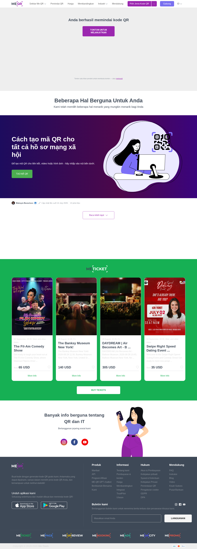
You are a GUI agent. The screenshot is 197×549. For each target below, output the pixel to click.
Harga (71, 4)
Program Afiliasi (99, 478)
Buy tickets (98, 390)
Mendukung (117, 4)
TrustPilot (121, 493)
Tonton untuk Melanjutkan (98, 31)
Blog (171, 478)
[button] (179, 3)
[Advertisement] (98, 56)
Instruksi (173, 474)
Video (172, 482)
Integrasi (121, 490)
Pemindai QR (57, 4)
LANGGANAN (178, 518)
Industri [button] (102, 4)
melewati (119, 79)
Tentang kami (123, 470)
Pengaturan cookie (150, 490)
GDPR (144, 493)
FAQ (171, 470)
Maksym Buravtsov (24, 203)
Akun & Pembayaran (150, 470)
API (93, 474)
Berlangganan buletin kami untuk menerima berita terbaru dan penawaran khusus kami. (133, 508)
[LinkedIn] (35, 203)
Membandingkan (86, 4)
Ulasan (120, 497)
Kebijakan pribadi (149, 474)
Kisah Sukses (175, 486)
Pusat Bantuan (176, 490)
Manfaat (95, 470)
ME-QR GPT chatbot (101, 482)
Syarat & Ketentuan (150, 478)
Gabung (167, 4)
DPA (143, 497)
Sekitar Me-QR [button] (36, 4)
